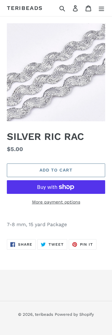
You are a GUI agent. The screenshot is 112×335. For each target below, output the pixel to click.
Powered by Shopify (74, 314)
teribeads (25, 8)
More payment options (56, 201)
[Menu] (101, 8)
